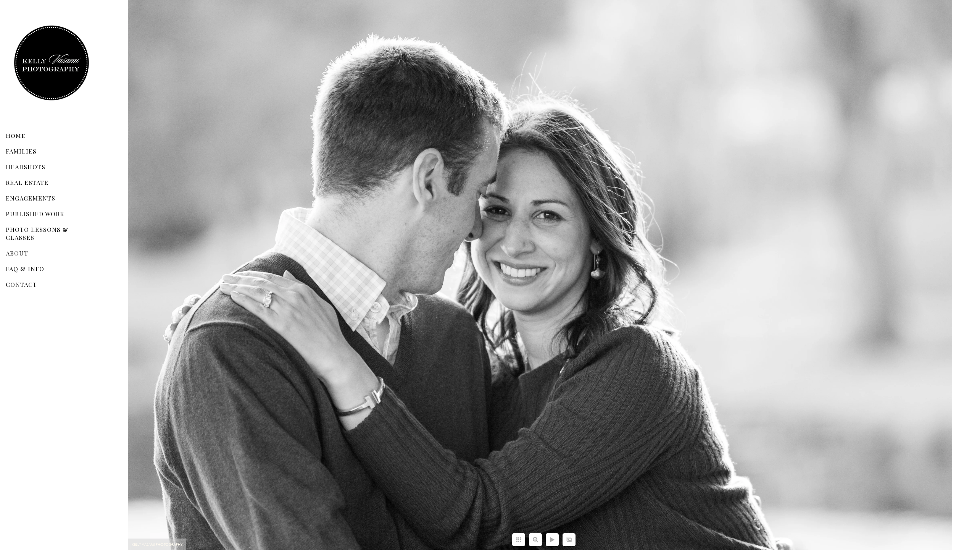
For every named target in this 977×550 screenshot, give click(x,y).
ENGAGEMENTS (30, 198)
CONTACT (21, 284)
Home (15, 135)
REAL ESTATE (27, 182)
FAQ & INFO (25, 269)
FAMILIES (21, 151)
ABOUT (17, 253)
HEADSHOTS (25, 167)
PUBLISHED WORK (35, 214)
